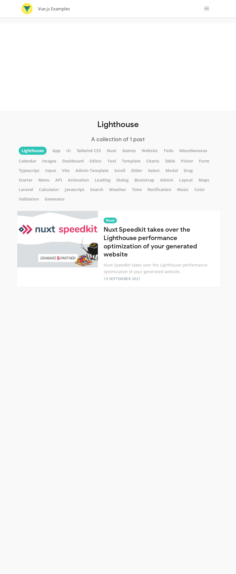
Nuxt (110, 220)
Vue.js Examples (54, 9)
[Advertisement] (119, 66)
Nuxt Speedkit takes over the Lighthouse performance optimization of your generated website (150, 242)
